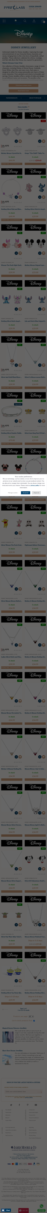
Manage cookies (12, 492)
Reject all (36, 492)
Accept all (25, 492)
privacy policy (35, 485)
